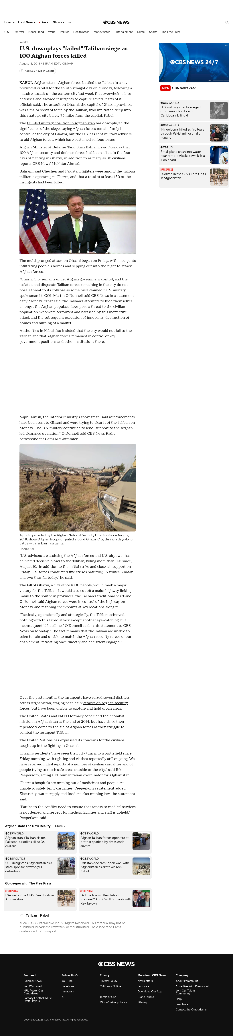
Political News (33, 980)
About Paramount (187, 980)
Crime (141, 32)
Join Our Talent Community (185, 992)
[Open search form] (227, 22)
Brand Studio (146, 997)
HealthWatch (81, 32)
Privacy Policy (108, 980)
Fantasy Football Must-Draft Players (38, 999)
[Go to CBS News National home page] (116, 22)
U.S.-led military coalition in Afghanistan (61, 123)
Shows (58, 22)
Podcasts (143, 986)
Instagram (68, 991)
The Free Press (170, 32)
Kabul (44, 915)
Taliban (31, 915)
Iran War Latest (33, 986)
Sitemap (143, 1002)
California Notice (110, 986)
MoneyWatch (102, 32)
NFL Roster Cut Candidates (33, 992)
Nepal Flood (36, 32)
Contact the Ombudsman (192, 1009)
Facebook (68, 986)
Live (44, 22)
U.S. (6, 32)
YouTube (67, 980)
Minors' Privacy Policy (113, 1002)
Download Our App (150, 991)
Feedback (182, 1004)
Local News (26, 22)
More (59, 826)
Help (179, 999)
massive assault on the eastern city (48, 93)
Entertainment (124, 32)
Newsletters (145, 980)
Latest (8, 22)
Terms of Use (108, 997)
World (52, 32)
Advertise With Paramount (192, 986)
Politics (64, 32)
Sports (153, 32)
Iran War (19, 32)
